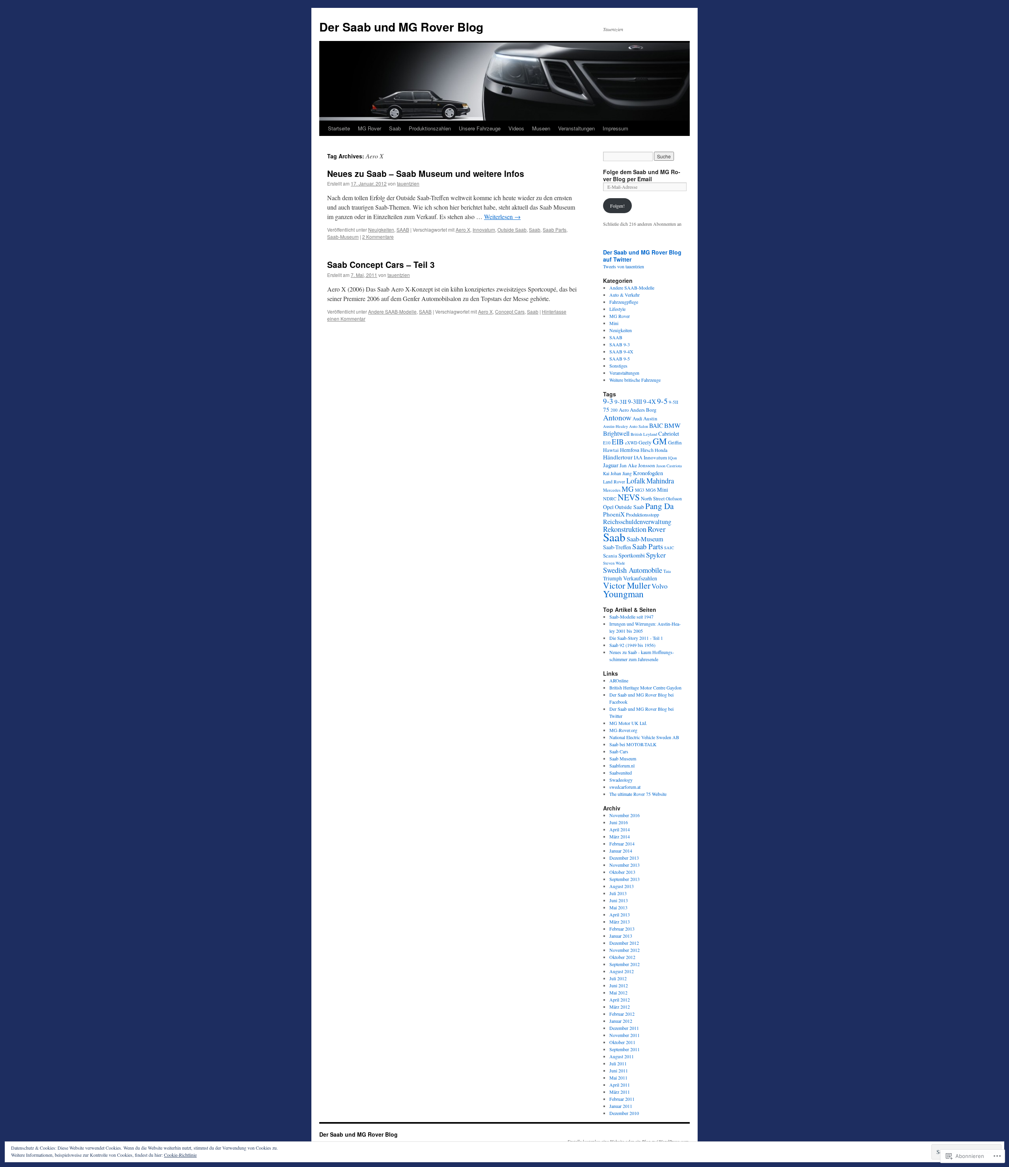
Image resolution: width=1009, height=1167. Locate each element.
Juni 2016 (618, 822)
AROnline (618, 680)
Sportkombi (631, 555)
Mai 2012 (618, 992)
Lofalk (635, 480)
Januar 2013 (620, 936)
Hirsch (646, 450)
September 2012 (624, 964)
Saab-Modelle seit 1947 (631, 616)
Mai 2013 (618, 907)
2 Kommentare (378, 236)
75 (606, 409)
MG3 (639, 490)
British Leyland (644, 434)
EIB (618, 441)
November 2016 (624, 815)
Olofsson (674, 499)
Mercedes (611, 490)
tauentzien (408, 183)
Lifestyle (617, 309)
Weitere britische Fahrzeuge (635, 380)
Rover (657, 529)
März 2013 (619, 921)
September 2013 (624, 879)
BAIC (656, 425)
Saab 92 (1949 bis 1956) (632, 645)
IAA (638, 457)
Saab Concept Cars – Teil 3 (381, 264)
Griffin (675, 442)
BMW (672, 425)
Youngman (623, 593)
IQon (672, 458)
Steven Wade (614, 563)
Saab (395, 128)
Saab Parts (554, 229)
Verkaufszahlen (640, 578)
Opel (608, 507)
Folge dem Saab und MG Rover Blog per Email (641, 175)
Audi (637, 418)
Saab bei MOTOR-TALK (633, 744)
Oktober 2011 (622, 1042)
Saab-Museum (343, 236)
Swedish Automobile (632, 570)
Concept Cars (510, 311)
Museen (541, 128)
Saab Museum (622, 758)
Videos (516, 128)
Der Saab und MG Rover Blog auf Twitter (642, 255)
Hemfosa (629, 449)
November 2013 (624, 865)
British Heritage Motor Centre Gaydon (645, 687)
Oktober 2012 (622, 957)
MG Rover (369, 128)
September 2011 (624, 1049)
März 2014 (619, 836)
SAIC (669, 547)
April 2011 (619, 1085)
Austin (650, 418)
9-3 (608, 401)
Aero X (463, 229)
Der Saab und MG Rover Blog (401, 26)
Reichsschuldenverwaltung (637, 521)
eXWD (631, 443)
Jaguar (610, 465)
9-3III (635, 401)
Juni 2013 (618, 900)
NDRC (609, 498)
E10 (607, 443)
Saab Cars (618, 751)
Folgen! (617, 206)
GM (660, 441)
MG (628, 489)
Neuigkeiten (381, 229)
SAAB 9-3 (619, 344)
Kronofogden (648, 473)
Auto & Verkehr (624, 295)
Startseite (339, 128)
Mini (613, 323)
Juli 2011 (618, 1063)
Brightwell (616, 433)
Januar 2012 (620, 1021)
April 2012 (619, 999)
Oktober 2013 (622, 872)
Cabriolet (668, 433)
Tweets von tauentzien (623, 266)
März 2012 (619, 1006)
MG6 (651, 490)
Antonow (617, 417)
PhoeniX (614, 514)
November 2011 (624, 1035)
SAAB (403, 229)
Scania (610, 555)
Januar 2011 (620, 1106)
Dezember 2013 (624, 858)
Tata (667, 571)
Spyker (656, 554)
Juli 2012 (618, 978)
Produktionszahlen (430, 128)
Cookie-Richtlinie (180, 1155)
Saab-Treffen (617, 547)
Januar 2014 (620, 850)
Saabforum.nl (622, 765)
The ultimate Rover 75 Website (637, 794)
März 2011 (619, 1092)
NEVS (629, 497)
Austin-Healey (615, 426)
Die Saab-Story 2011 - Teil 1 (636, 638)
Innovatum (484, 229)
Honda (661, 450)
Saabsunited (620, 772)
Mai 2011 (618, 1077)
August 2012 (621, 971)
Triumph (612, 578)
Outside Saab (512, 229)
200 (614, 410)
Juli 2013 (618, 893)
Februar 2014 (622, 843)
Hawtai (611, 449)
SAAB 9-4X (621, 351)
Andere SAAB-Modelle (392, 311)
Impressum (615, 128)
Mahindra (660, 480)
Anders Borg (643, 409)
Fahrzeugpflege (623, 302)
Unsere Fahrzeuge (480, 128)
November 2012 (624, 950)
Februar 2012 (622, 1014)
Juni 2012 (618, 985)
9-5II (673, 402)
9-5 (662, 401)
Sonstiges (618, 365)
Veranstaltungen (576, 128)
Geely (645, 442)
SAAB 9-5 (619, 358)
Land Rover (614, 482)
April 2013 (619, 914)
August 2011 (621, 1056)
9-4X (649, 401)
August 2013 (621, 886)
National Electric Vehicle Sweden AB (644, 737)
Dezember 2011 (624, 1028)
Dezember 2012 (624, 943)
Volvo (660, 586)
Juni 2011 (618, 1070)
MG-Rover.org (623, 730)
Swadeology (621, 780)
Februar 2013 (622, 928)
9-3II (620, 401)
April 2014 (619, 829)
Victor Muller (626, 585)
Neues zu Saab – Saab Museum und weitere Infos (425, 173)
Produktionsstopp (642, 514)
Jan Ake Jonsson (637, 465)
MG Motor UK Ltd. (628, 723)
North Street (653, 498)
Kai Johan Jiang (617, 473)
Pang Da (659, 505)
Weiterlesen (502, 216)
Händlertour (618, 457)
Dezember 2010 (624, 1113)
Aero (624, 410)
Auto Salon (638, 426)
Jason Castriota (669, 465)
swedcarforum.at (624, 787)
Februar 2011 (622, 1099)
